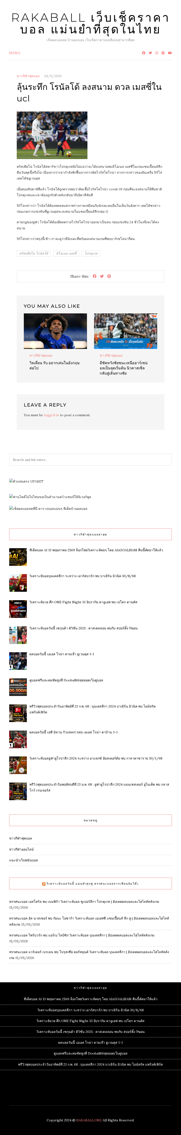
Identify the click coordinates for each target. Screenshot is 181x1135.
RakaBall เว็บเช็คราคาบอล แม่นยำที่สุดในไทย (90, 23)
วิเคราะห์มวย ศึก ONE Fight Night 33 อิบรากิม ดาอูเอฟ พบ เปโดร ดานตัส (90, 1021)
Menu (15, 53)
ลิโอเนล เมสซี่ (66, 253)
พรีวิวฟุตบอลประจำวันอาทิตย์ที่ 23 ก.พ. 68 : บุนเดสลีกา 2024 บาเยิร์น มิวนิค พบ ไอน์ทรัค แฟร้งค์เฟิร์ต (90, 1064)
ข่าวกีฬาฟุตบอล (28, 76)
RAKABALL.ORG (89, 1120)
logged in (51, 415)
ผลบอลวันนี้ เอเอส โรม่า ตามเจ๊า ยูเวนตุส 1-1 (90, 1042)
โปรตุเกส (91, 253)
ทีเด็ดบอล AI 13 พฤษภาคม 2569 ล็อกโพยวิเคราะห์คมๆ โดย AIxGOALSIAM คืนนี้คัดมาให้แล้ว (90, 999)
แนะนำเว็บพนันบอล (23, 860)
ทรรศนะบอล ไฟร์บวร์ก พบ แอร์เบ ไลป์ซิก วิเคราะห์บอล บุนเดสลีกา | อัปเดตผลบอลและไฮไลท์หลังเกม (81, 935)
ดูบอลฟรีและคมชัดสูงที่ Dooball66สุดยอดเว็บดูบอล (91, 1053)
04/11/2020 (53, 76)
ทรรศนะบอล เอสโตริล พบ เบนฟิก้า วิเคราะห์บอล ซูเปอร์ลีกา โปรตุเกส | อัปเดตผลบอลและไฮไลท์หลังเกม (84, 901)
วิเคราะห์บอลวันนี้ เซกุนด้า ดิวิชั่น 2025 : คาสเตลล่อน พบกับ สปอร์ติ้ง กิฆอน (91, 1032)
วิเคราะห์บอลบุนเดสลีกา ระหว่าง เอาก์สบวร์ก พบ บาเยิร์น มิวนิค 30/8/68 (90, 1010)
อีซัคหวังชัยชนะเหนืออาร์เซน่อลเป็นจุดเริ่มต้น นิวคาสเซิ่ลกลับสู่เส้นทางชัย (124, 368)
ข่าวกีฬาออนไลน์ (21, 849)
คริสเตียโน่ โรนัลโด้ (33, 253)
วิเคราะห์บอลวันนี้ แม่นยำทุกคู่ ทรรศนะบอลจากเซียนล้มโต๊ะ (93, 883)
